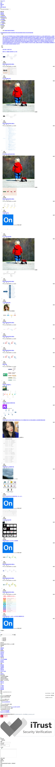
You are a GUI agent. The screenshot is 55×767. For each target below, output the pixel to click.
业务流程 (25, 36)
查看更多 (2, 12)
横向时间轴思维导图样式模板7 (8, 281)
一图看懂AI (2, 21)
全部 (1, 32)
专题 (1, 5)
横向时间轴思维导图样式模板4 (8, 322)
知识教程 (2, 666)
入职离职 (35, 41)
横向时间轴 (5, 364)
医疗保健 (21, 41)
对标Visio (2, 682)
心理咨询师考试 (8, 38)
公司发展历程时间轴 (6, 302)
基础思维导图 (5, 32)
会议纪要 (50, 41)
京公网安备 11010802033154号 (28, 714)
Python (9, 37)
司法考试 (17, 38)
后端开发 (4, 37)
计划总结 (15, 42)
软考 (29, 38)
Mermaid (1, 661)
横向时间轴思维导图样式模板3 (8, 350)
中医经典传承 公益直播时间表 (8, 466)
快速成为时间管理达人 (7, 384)
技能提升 (32, 41)
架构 (49, 36)
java (51, 36)
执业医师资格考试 (48, 38)
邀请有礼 (2, 673)
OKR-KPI (39, 41)
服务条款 (2, 688)
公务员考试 (25, 38)
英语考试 (31, 38)
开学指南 (2, 24)
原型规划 (18, 36)
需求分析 (34, 36)
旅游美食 (14, 43)
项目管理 (21, 36)
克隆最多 (8, 51)
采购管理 (46, 41)
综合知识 (19, 42)
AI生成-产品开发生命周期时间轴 (9, 402)
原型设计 (2, 654)
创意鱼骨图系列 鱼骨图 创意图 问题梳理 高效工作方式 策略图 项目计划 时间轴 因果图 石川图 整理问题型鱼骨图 (24, 420)
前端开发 (46, 36)
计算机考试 (13, 38)
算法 (43, 36)
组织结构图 (20, 32)
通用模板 (51, 42)
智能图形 (2, 656)
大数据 (53, 36)
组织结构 (43, 41)
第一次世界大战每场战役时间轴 (9, 154)
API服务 (2, 655)
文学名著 (30, 42)
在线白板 (2, 652)
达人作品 (15, 51)
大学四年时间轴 (6, 212)
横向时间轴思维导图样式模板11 (9, 123)
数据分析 (17, 37)
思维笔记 (12, 30)
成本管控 (4, 42)
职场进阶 (41, 42)
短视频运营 (29, 37)
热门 (5, 51)
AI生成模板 (2, 19)
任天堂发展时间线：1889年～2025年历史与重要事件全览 (13, 616)
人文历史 (22, 42)
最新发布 (12, 51)
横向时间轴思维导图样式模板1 (8, 578)
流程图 (6, 30)
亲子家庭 (33, 42)
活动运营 (33, 37)
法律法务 (12, 41)
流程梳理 (2, 14)
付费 (10, 49)
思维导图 (9, 30)
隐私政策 (2, 689)
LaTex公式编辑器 (3, 659)
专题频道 (2, 667)
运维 (7, 37)
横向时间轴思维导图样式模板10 (9, 564)
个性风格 (44, 42)
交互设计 (14, 36)
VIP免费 (8, 49)
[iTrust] (27, 736)
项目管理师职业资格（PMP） (39, 38)
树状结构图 (13, 32)
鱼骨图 (9, 32)
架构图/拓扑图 (3, 16)
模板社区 (2, 4)
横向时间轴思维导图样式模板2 (8, 592)
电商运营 (48, 37)
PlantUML (2, 662)
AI (11, 37)
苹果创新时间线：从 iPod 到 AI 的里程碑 (10, 540)
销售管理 (8, 42)
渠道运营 (13, 37)
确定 (14, 634)
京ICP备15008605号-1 (18, 714)
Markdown (2, 651)
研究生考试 (21, 38)
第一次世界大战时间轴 (7, 236)
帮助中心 (2, 668)
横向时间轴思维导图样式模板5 (8, 64)
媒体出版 (9, 41)
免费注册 (4, 7)
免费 (5, 49)
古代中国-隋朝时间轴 (7, 78)
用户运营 (44, 37)
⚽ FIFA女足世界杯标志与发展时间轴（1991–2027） (12, 496)
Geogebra (2, 660)
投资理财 (26, 42)
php (41, 36)
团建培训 (28, 41)
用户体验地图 (29, 36)
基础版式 (48, 42)
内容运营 (25, 37)
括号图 (26, 32)
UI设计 (6, 36)
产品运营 (41, 37)
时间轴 (16, 32)
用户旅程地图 (10, 36)
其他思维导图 (30, 32)
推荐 (1, 3)
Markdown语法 (3, 671)
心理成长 (37, 42)
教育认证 (2, 681)
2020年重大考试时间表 (7, 519)
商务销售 (5, 41)
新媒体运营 (21, 37)
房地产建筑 (17, 41)
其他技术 (38, 36)
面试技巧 (11, 42)
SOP (53, 41)
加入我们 (2, 686)
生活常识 (7, 43)
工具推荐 (37, 37)
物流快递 (24, 41)
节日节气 (18, 43)
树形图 (23, 32)
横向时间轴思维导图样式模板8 (8, 336)
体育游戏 (10, 43)
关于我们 (2, 685)
